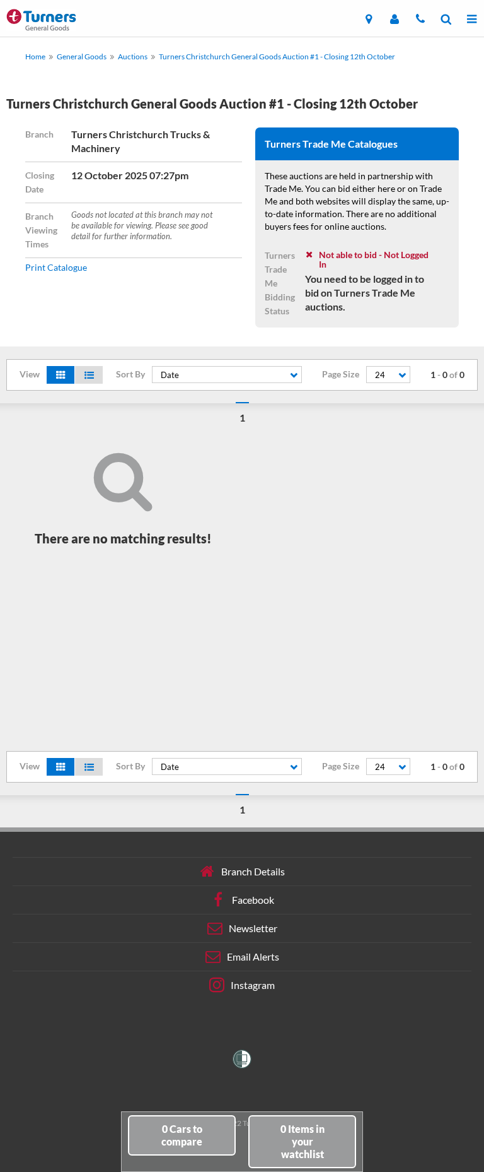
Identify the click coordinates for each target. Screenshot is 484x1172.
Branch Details (253, 871)
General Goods (82, 56)
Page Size (340, 374)
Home (35, 56)
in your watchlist (302, 1141)
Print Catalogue (56, 267)
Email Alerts (253, 956)
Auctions (132, 56)
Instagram (253, 985)
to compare (181, 1135)
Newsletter (253, 928)
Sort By (130, 374)
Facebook (253, 900)
